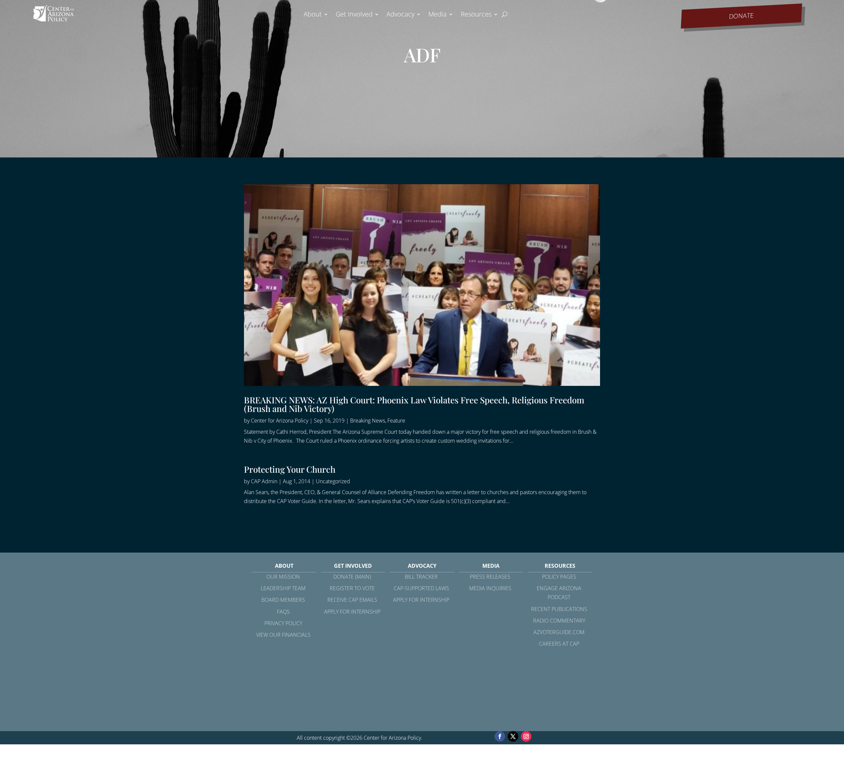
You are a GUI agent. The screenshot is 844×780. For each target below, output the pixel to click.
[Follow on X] (513, 736)
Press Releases (490, 576)
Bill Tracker (421, 576)
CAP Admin (264, 481)
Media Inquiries (490, 588)
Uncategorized (333, 481)
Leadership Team (283, 588)
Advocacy (400, 15)
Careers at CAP (559, 643)
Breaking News (367, 420)
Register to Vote (352, 588)
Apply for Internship (352, 611)
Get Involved (354, 15)
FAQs (283, 611)
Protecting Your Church (289, 469)
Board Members (283, 599)
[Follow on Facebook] (500, 736)
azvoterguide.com (559, 632)
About (313, 15)
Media (437, 15)
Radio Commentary (559, 620)
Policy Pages (559, 576)
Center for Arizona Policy (279, 420)
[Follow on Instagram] (526, 736)
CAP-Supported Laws (421, 588)
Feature (396, 420)
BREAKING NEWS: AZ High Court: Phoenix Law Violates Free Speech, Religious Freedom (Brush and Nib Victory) (414, 404)
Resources (476, 15)
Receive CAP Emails (352, 599)
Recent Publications (559, 609)
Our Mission (283, 576)
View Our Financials (283, 634)
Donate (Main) (352, 576)
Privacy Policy (283, 623)
